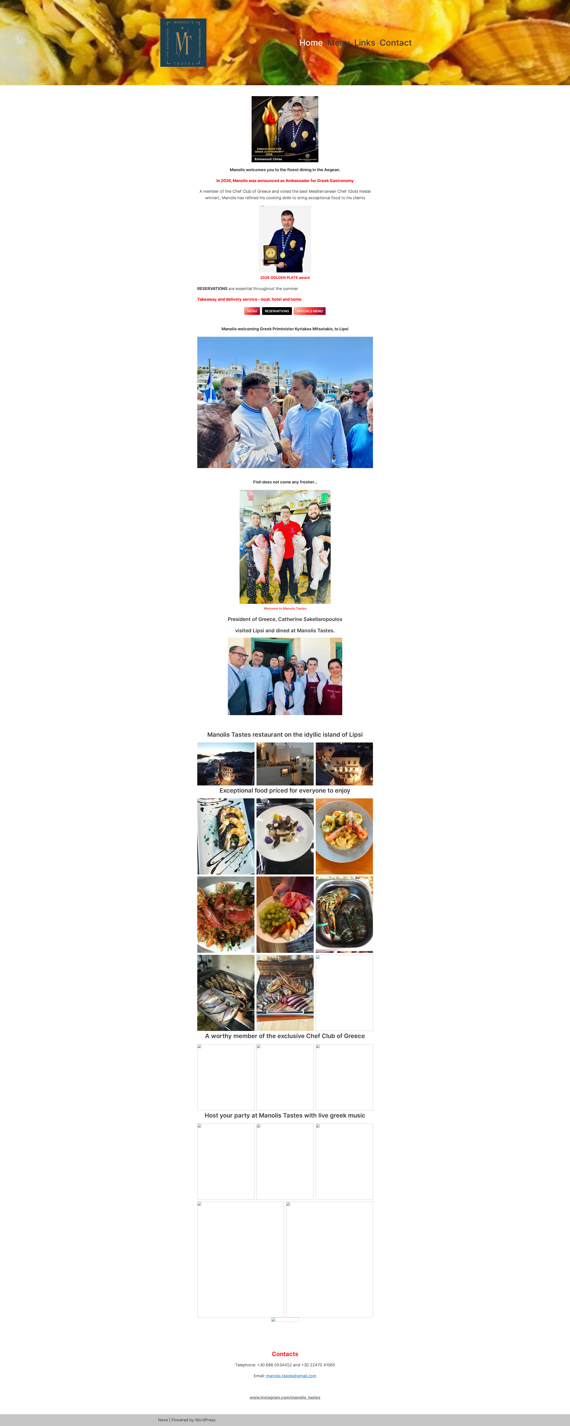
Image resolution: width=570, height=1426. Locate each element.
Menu (338, 42)
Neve (163, 1420)
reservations (277, 311)
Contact (396, 42)
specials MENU (310, 311)
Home (311, 42)
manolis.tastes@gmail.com (291, 1375)
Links (364, 42)
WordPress (205, 1420)
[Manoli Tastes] (183, 42)
